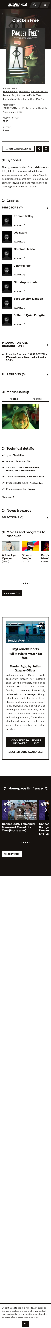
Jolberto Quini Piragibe (33, 98)
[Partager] (39, 149)
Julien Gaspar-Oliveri (28, 668)
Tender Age (18, 666)
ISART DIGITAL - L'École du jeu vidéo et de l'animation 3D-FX (26, 357)
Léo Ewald (24, 91)
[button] (35, 408)
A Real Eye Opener (9, 557)
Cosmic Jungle (27, 557)
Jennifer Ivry (9, 95)
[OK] (25, 1323)
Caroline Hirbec (39, 91)
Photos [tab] (14, 399)
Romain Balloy (10, 91)
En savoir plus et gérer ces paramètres (20, 1317)
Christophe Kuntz (26, 95)
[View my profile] (44, 5)
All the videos (11, 854)
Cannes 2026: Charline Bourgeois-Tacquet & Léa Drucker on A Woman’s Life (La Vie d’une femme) (27, 828)
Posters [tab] (37, 399)
